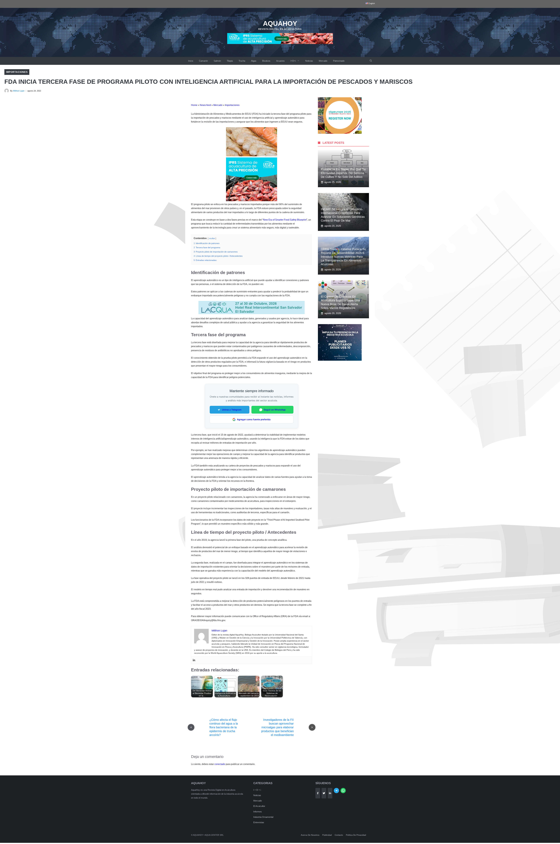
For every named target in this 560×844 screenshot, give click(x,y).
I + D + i (257, 790)
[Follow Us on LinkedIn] (330, 793)
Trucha (242, 61)
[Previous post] (191, 727)
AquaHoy (280, 23)
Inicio (190, 61)
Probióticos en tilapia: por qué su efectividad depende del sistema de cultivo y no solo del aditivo (343, 173)
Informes (257, 811)
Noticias (309, 61)
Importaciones (17, 72)
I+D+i (293, 61)
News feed (205, 105)
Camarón (203, 61)
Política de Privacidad (356, 835)
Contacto (339, 835)
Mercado (323, 61)
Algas (253, 61)
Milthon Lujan (18, 91)
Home (194, 105)
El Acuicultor (259, 806)
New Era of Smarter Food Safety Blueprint (284, 220)
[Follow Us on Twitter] (324, 793)
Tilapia (230, 61)
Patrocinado (338, 61)
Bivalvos (266, 61)
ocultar (212, 238)
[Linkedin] (194, 660)
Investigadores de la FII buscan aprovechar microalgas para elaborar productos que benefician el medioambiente (277, 727)
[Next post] (312, 727)
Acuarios (280, 61)
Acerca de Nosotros (310, 835)
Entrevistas (258, 822)
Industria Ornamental (263, 817)
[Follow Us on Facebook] (317, 793)
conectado (219, 764)
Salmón (217, 61)
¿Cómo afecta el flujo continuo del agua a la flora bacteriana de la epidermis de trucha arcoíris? (223, 727)
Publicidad (327, 835)
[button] (371, 61)
